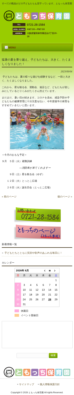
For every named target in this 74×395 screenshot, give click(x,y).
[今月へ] (50, 270)
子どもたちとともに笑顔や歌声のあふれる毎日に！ (33, 252)
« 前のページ (9, 196)
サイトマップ (26, 384)
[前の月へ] (43, 270)
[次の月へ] (56, 270)
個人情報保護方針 (50, 384)
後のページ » (64, 196)
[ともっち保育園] (37, 20)
